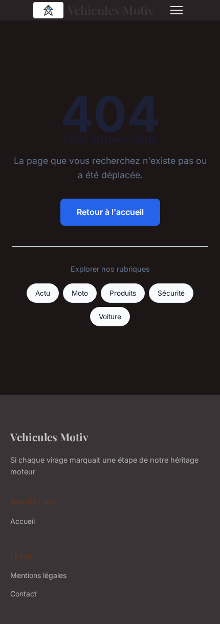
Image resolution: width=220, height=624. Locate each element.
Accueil (22, 521)
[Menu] (176, 10)
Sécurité (171, 293)
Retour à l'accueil (110, 212)
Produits (122, 293)
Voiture (110, 317)
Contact (23, 593)
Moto (80, 293)
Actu (42, 293)
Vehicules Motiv (111, 10)
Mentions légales (38, 575)
